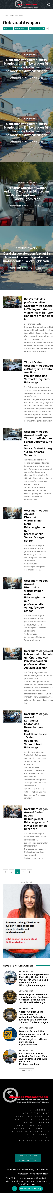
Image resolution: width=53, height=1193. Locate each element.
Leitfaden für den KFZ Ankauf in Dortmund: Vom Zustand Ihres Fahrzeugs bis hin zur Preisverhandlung (33, 1058)
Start (5, 15)
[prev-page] (5, 871)
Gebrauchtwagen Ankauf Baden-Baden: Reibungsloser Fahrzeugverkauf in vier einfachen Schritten (36, 819)
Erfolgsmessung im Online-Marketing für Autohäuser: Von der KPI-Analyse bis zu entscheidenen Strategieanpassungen (34, 980)
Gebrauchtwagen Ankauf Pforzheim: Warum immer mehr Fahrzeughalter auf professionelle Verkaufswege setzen (36, 525)
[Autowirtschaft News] (26, 4)
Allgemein (8, 28)
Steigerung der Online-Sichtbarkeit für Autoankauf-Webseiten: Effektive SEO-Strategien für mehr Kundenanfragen (33, 1017)
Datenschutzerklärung (30, 1188)
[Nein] (49, 1183)
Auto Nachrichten (37, 28)
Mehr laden (25, 1070)
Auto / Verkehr (21, 28)
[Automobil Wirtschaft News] (26, 1096)
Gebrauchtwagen (26, 182)
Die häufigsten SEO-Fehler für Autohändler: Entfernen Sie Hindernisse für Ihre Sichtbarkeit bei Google (34, 998)
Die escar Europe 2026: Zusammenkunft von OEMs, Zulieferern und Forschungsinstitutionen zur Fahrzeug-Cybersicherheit (34, 1038)
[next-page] (29, 871)
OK (14, 1188)
